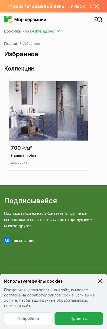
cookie (68, 295)
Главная (10, 44)
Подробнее (28, 318)
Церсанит (19, 162)
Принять (79, 318)
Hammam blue (24, 155)
